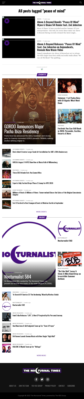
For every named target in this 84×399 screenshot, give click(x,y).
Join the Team (24, 386)
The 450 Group (36, 386)
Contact (62, 386)
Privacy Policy (50, 386)
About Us (12, 386)
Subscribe (71, 386)
